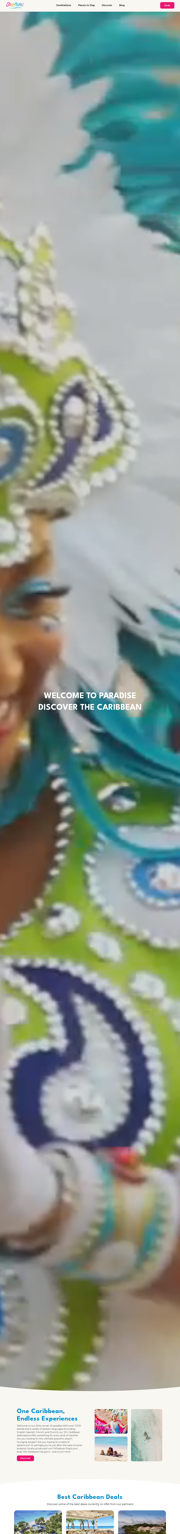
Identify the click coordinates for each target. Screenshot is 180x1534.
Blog (122, 5)
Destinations (63, 5)
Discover (107, 5)
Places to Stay (86, 5)
